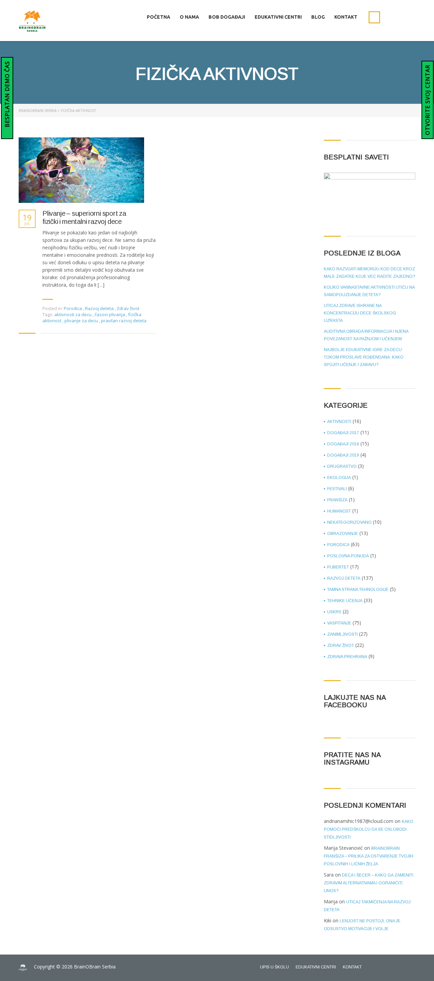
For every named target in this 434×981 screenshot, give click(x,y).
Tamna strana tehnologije (358, 589)
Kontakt (345, 17)
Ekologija (339, 477)
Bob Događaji (227, 17)
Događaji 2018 (343, 444)
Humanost (339, 511)
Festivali (337, 488)
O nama (189, 17)
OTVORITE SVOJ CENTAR (427, 100)
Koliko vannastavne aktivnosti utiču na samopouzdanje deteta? (369, 291)
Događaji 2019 (343, 455)
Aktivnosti (339, 421)
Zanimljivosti (342, 634)
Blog (318, 17)
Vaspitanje (339, 623)
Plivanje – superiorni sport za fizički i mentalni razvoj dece (84, 217)
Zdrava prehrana (347, 656)
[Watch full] (81, 170)
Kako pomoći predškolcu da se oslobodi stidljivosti (368, 829)
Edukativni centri (278, 17)
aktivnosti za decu (73, 314)
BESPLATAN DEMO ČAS (7, 95)
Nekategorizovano (349, 522)
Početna (158, 17)
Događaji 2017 (343, 432)
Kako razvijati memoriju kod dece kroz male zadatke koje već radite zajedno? (369, 273)
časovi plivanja (110, 314)
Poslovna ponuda (348, 556)
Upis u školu (274, 967)
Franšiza (337, 500)
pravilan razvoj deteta (123, 321)
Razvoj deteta (99, 308)
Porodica (73, 308)
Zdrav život (128, 308)
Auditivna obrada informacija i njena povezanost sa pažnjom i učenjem (366, 335)
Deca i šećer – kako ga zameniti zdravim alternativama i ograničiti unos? (368, 883)
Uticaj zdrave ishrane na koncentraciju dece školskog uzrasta (360, 313)
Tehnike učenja (344, 600)
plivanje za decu (81, 321)
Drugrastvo (342, 466)
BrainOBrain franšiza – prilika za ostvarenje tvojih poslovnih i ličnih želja (368, 856)
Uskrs (334, 612)
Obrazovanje (342, 533)
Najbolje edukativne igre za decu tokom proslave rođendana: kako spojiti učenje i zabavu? (363, 357)
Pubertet (338, 567)
